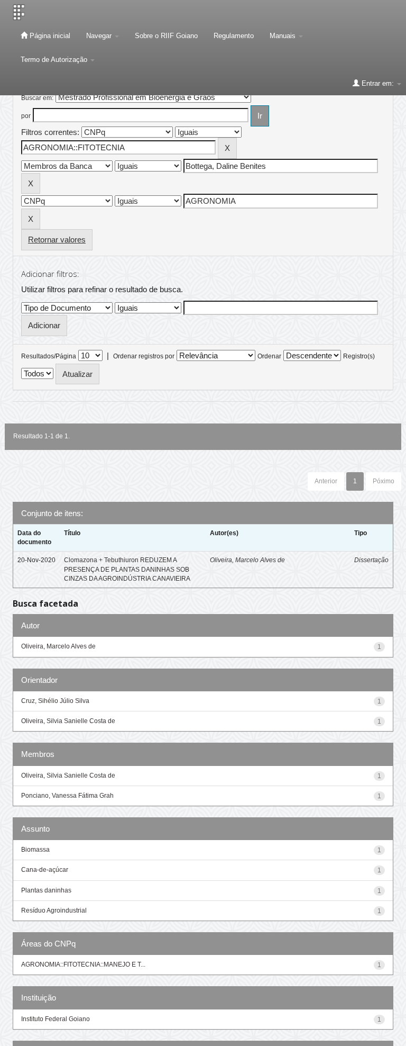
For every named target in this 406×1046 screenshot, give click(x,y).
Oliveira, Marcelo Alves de (247, 560)
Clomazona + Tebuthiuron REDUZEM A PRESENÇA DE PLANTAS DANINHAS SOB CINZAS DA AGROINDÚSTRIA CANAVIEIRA (127, 569)
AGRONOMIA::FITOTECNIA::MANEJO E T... (83, 964)
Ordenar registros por (143, 356)
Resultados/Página (48, 356)
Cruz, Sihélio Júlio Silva (55, 701)
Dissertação (371, 560)
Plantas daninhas (46, 890)
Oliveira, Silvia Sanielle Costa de (68, 721)
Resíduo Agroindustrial (54, 910)
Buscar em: (37, 98)
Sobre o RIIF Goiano (166, 36)
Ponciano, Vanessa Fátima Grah (67, 795)
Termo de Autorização (55, 60)
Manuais (284, 36)
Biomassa (35, 849)
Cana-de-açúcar (44, 869)
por (26, 116)
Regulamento (234, 36)
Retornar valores (57, 239)
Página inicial (48, 36)
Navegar (100, 36)
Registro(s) (359, 356)
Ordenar (269, 356)
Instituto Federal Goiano (55, 1019)
